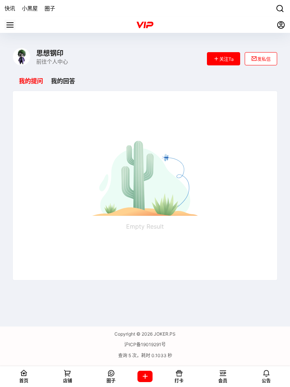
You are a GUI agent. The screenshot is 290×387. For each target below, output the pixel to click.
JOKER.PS (164, 334)
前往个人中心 (52, 61)
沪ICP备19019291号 (145, 344)
